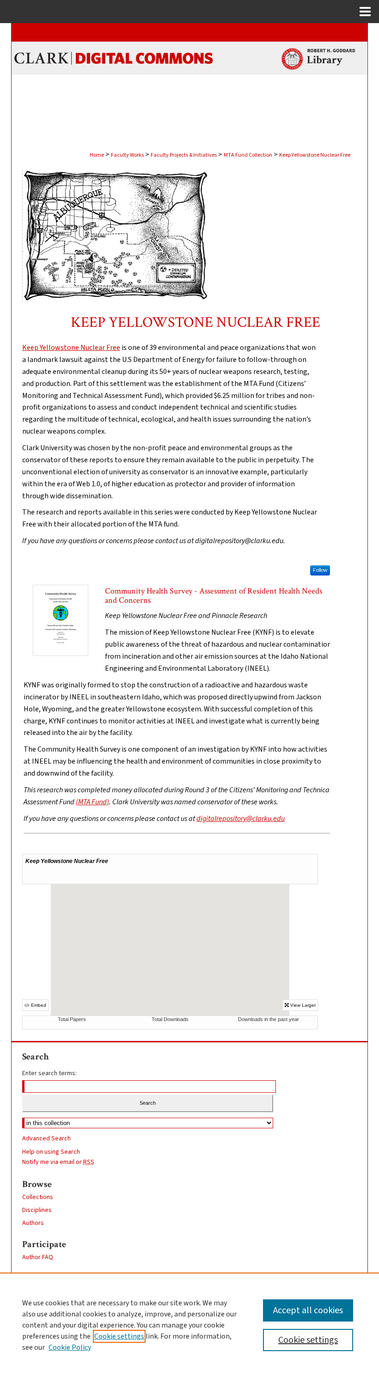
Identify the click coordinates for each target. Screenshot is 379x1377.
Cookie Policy (70, 1347)
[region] (189, 1325)
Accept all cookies (308, 1310)
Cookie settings (119, 1336)
